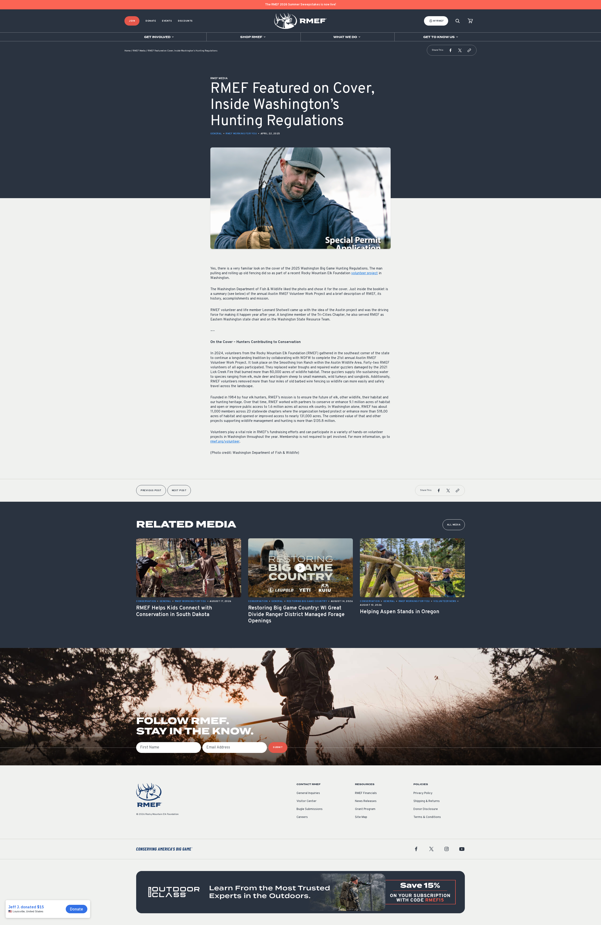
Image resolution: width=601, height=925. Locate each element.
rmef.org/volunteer (224, 441)
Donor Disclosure (425, 809)
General (216, 133)
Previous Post (151, 490)
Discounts (185, 21)
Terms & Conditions (427, 817)
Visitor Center (306, 801)
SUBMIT (278, 747)
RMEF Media (139, 50)
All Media (454, 524)
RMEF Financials (366, 793)
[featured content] (300, 892)
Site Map (361, 817)
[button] (450, 50)
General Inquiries (308, 793)
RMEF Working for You (241, 133)
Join (132, 21)
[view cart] (470, 21)
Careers (302, 817)
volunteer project (364, 273)
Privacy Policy (422, 793)
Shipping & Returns (426, 801)
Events (167, 21)
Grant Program (365, 809)
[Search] (457, 21)
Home (127, 50)
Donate (151, 21)
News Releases (366, 801)
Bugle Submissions (310, 809)
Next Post (179, 490)
